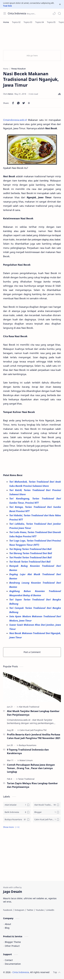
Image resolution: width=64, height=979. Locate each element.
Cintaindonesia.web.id (15, 119)
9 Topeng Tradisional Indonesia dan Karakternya (28, 751)
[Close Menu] (60, 4)
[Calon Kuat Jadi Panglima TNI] (33, 730)
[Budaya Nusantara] (27, 745)
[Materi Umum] (26, 760)
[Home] (6, 22)
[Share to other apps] (29, 103)
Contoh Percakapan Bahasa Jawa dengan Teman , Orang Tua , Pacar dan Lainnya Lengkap (31, 768)
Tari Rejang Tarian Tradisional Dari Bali (30, 549)
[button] (54, 13)
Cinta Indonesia (17, 13)
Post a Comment (32, 652)
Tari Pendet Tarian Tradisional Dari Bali (30, 557)
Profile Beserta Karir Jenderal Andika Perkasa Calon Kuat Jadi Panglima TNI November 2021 (33, 736)
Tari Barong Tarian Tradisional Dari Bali (31, 553)
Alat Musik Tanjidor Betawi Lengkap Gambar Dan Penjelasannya (33, 713)
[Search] (59, 13)
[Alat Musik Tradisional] (29, 706)
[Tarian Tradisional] (26, 778)
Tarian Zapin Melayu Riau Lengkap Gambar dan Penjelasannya (32, 785)
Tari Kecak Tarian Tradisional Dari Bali (30, 561)
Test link (7, 5)
